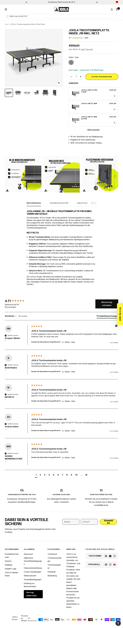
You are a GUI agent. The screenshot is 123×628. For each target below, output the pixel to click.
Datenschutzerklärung (33, 568)
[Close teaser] (116, 326)
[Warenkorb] (117, 9)
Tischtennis (52, 554)
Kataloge (8, 565)
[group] (17, 301)
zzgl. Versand (87, 49)
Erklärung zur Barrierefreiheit (30, 585)
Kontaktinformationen (11, 555)
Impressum (28, 554)
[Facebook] (106, 556)
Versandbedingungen (32, 579)
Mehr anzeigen (93, 130)
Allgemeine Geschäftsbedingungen (33, 561)
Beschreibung (34, 203)
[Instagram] (114, 556)
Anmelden (108, 521)
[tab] (107, 316)
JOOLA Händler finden (11, 574)
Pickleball (51, 572)
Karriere (8, 561)
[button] (120, 314)
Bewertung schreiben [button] (106, 304)
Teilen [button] (73, 342)
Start (7, 24)
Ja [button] (63, 342)
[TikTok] (110, 556)
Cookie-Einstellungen (32, 572)
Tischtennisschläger (54, 559)
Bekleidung (52, 576)
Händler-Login (10, 569)
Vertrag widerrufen (31, 594)
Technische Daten (59, 203)
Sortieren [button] (10, 316)
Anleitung (82, 203)
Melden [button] (67, 342)
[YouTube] (114, 564)
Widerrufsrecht (30, 576)
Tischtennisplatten (54, 566)
